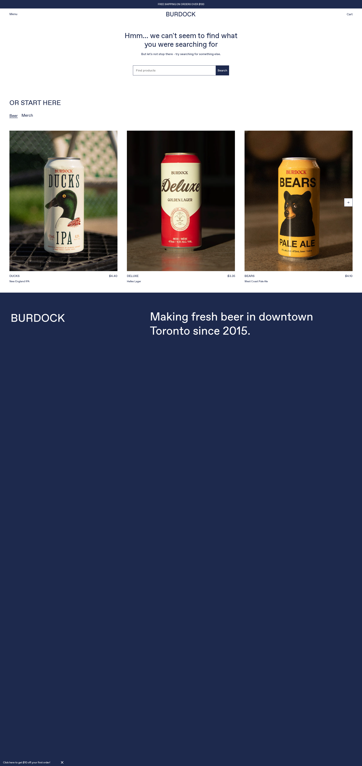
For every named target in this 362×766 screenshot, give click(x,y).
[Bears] (299, 201)
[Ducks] (63, 201)
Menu (13, 14)
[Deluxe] (181, 201)
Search (222, 70)
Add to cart (63, 262)
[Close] (62, 762)
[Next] (348, 202)
